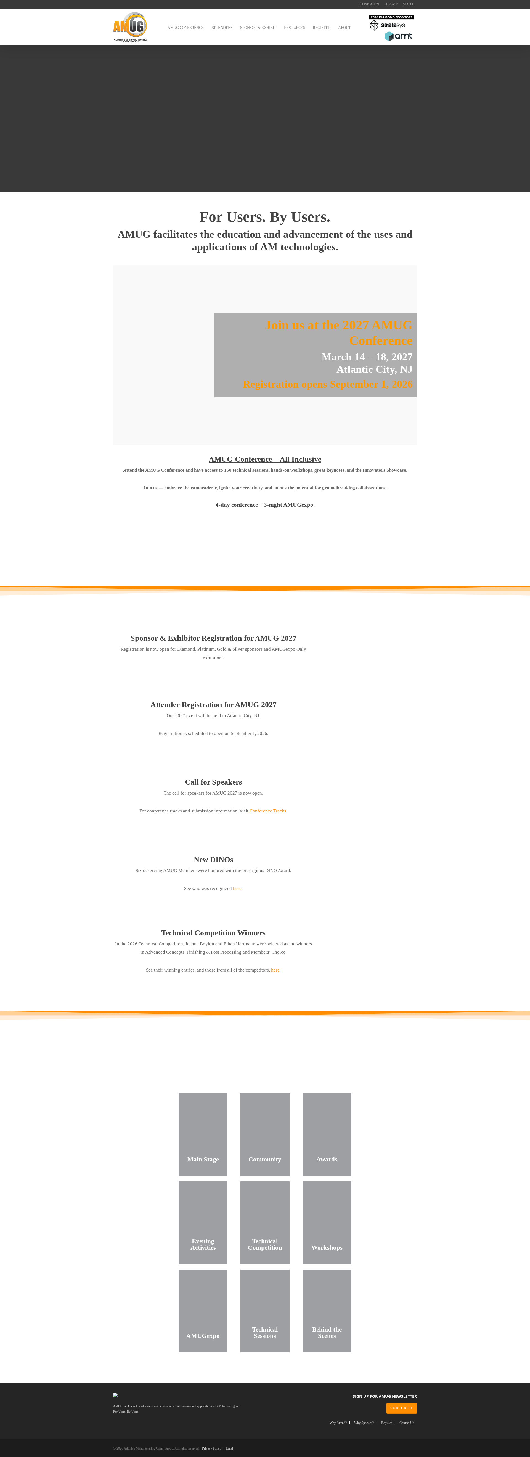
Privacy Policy (211, 1448)
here (237, 888)
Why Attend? (338, 1422)
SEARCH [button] (408, 4)
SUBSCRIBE (402, 1408)
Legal (229, 1448)
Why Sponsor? (364, 1422)
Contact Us (406, 1422)
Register (386, 1422)
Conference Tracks (268, 811)
